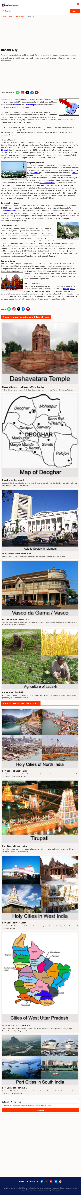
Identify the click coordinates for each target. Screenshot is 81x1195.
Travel (10, 17)
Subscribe (40, 1110)
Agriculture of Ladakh (13, 692)
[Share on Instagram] (22, 92)
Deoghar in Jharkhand (13, 480)
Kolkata (66, 289)
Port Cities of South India (14, 1087)
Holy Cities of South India (14, 846)
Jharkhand (25, 99)
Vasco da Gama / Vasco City (15, 619)
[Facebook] (41, 1181)
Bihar (3, 105)
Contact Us (23, 1181)
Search (75, 11)
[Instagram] (60, 1181)
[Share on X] (27, 92)
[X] (46, 1181)
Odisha (16, 105)
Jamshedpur (6, 211)
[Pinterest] (51, 1181)
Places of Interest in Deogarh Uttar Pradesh (23, 387)
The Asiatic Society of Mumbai (17, 553)
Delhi (48, 291)
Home (4, 17)
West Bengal (31, 105)
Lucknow (34, 291)
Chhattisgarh (24, 145)
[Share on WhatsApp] (18, 92)
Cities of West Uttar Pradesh (16, 1025)
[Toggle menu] (78, 4)
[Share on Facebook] (32, 92)
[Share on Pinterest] (37, 92)
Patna (72, 289)
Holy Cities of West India (14, 922)
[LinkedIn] (55, 1181)
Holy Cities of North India (14, 770)
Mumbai (27, 291)
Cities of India (19, 17)
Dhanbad (18, 211)
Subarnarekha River (47, 183)
